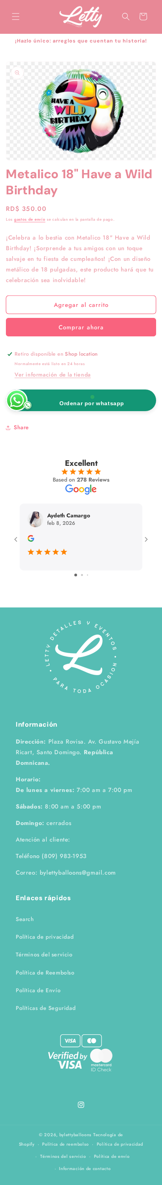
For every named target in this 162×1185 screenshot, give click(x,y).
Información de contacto (84, 1168)
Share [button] (21, 427)
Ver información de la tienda (53, 374)
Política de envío (112, 1156)
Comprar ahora (81, 327)
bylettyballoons (75, 1134)
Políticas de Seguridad (45, 1008)
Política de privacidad (45, 937)
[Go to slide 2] (82, 575)
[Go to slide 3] (87, 575)
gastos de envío (30, 219)
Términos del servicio (44, 954)
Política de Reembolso (45, 972)
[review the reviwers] (31, 540)
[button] (15, 16)
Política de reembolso (65, 1144)
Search (25, 919)
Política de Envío (38, 990)
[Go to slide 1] (75, 575)
